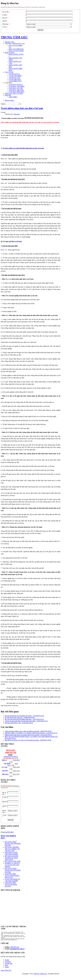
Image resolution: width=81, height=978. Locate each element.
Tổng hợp (17, 114)
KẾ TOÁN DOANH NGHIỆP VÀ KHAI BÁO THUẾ (11, 857)
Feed (6, 965)
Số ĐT (5, 21)
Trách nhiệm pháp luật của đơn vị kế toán (22, 108)
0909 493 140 (10, 753)
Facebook (8, 961)
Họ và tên (6, 12)
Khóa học (6, 24)
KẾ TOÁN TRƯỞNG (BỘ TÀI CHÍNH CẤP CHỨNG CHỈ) (12, 849)
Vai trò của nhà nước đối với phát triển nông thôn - (26, 721)
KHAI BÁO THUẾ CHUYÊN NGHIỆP (11, 853)
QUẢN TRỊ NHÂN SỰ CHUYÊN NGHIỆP (12, 880)
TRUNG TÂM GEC (40, 974)
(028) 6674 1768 (12, 764)
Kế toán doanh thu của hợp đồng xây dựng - (24, 716)
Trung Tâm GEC (6, 970)
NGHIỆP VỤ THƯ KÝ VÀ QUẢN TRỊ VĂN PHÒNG (12, 865)
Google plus (8, 963)
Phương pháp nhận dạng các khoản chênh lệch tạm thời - (28, 735)
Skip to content (9, 100)
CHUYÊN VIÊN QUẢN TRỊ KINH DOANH (11, 884)
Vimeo (7, 967)
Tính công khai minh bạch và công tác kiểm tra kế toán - (28, 731)
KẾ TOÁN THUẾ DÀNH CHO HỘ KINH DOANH (13, 843)
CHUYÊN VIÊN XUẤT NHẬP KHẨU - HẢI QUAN (12, 875)
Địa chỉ (5, 18)
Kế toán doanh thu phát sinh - (20, 717)
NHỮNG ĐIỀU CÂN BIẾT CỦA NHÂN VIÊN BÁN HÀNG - (31, 733)
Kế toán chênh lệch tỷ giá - (19, 723)
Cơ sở (5, 27)
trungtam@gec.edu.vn (11, 756)
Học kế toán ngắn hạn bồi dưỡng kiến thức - (24, 719)
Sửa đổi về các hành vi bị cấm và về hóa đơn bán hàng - (28, 740)
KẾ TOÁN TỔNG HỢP (12, 861)
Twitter (7, 960)
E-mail (5, 15)
